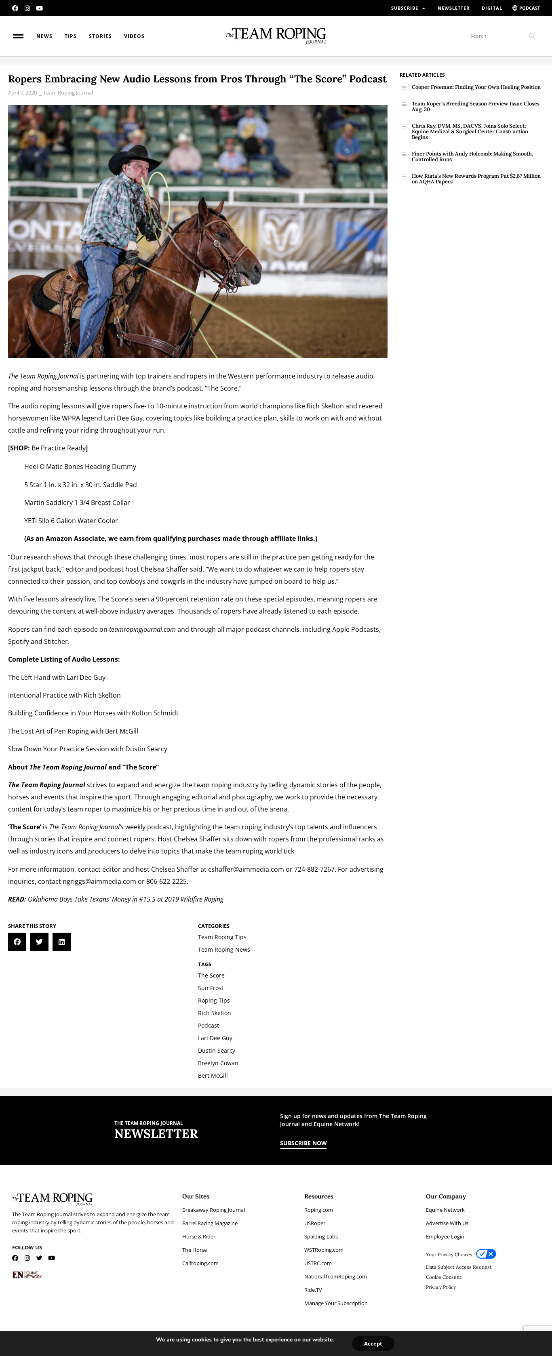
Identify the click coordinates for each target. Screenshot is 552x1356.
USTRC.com (318, 1263)
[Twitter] (39, 1258)
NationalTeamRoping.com (335, 1276)
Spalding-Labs (321, 1236)
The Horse (194, 1249)
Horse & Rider (198, 1236)
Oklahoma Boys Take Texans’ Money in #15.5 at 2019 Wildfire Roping (125, 899)
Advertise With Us (447, 1223)
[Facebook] (15, 8)
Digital (492, 8)
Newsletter (454, 8)
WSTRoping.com (323, 1249)
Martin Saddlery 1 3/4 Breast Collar (77, 502)
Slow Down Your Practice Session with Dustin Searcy (87, 748)
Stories (100, 36)
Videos (134, 36)
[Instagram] (27, 8)
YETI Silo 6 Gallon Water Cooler (71, 520)
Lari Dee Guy (123, 418)
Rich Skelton (324, 406)
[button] (17, 942)
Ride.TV (313, 1289)
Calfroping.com (200, 1263)
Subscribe (404, 8)
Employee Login (445, 1236)
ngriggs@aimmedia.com (99, 881)
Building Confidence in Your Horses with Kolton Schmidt (93, 712)
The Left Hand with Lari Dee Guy (56, 677)
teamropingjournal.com (142, 629)
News (44, 36)
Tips (71, 36)
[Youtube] (39, 8)
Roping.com (318, 1209)
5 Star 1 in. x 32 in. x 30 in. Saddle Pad (80, 484)
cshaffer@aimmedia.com (246, 869)
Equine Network (445, 1209)
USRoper (314, 1223)
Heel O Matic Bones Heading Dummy (80, 466)
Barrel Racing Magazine (210, 1223)
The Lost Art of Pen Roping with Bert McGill (73, 731)
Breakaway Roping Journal (213, 1209)
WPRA (71, 418)
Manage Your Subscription (336, 1303)
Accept (373, 1343)
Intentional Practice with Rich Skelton (64, 695)
